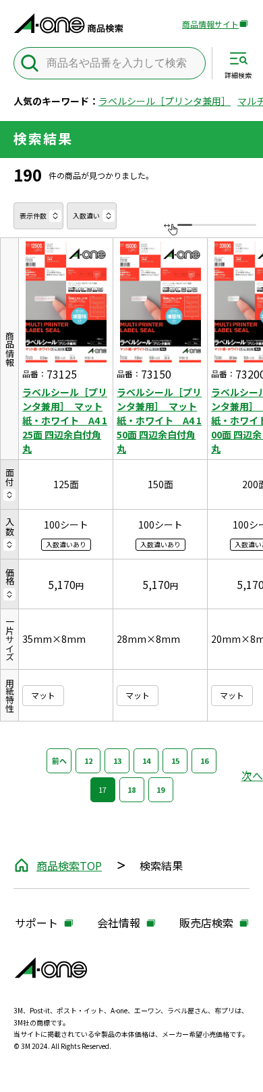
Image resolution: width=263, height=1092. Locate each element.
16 (204, 760)
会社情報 (118, 923)
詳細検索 (238, 74)
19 (160, 789)
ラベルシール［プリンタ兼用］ (164, 101)
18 (131, 789)
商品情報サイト (210, 24)
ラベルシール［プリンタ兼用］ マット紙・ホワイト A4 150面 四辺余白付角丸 (159, 420)
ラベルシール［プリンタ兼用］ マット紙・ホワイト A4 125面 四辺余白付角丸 (64, 420)
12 (88, 760)
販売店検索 (206, 923)
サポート (36, 923)
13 (117, 760)
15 (175, 760)
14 (146, 760)
